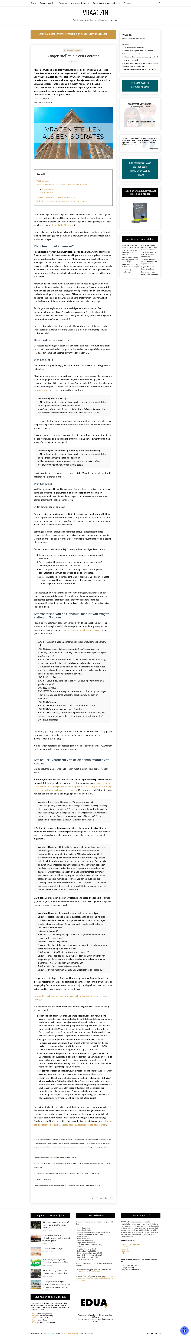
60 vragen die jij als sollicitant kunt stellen (130, 246)
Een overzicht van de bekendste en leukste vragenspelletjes (149, 262)
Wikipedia (53, 1157)
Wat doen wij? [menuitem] (46, 3)
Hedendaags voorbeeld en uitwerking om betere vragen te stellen (62, 201)
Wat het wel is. (47, 193)
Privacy (124, 1253)
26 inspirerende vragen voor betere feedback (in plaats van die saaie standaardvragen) (56, 1284)
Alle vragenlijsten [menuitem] (79, 3)
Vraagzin (95, 13)
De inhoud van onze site (131, 1245)
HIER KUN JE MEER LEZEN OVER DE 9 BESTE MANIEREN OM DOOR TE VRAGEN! (140, 169)
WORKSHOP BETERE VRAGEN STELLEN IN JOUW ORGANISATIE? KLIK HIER (73, 34)
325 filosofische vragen (52, 1248)
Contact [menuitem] (127, 3)
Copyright (125, 1251)
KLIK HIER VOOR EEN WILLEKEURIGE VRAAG (140, 86)
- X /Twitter (35, 1322)
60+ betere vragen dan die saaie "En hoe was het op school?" (149, 247)
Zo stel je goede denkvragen (128, 271)
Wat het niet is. (47, 189)
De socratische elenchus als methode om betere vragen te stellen (62, 184)
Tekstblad (79, 1272)
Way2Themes (50, 1333)
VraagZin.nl (90, 1333)
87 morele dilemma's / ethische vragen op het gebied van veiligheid (56, 1238)
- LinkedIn (34, 1314)
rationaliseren (40, 390)
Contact (125, 1249)
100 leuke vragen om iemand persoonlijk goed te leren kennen (55, 1225)
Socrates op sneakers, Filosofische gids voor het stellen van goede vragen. (95, 1278)
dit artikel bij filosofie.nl (63, 225)
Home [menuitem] (33, 3)
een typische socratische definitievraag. (82, 630)
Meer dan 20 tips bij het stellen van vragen (130, 266)
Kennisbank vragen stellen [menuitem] (105, 3)
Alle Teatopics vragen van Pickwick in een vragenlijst (55, 1260)
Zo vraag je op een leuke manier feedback (149, 273)
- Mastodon (35, 1318)
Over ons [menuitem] (63, 3)
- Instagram (35, 1316)
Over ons (125, 1247)
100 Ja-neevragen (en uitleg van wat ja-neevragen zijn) (54, 1271)
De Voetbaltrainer (92, 1272)
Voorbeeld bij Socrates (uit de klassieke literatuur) (56, 197)
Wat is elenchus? (43, 181)
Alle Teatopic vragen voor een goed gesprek (130, 252)
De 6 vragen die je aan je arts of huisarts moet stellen (149, 254)
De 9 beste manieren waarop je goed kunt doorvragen (130, 260)
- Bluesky (34, 1320)
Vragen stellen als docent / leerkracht (148, 268)
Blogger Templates (71, 1333)
